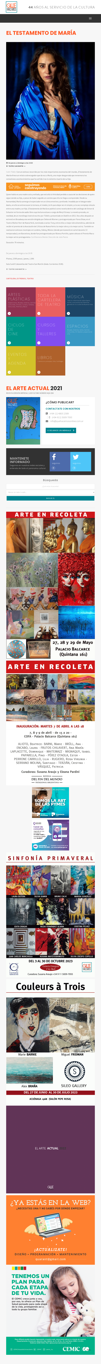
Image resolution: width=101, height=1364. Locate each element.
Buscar (49, 498)
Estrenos (21, 278)
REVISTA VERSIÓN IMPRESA (17, 393)
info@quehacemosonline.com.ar (66, 421)
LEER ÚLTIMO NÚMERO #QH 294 (41, 393)
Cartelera (11, 278)
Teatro (30, 278)
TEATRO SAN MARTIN (16, 166)
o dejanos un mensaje (59, 430)
